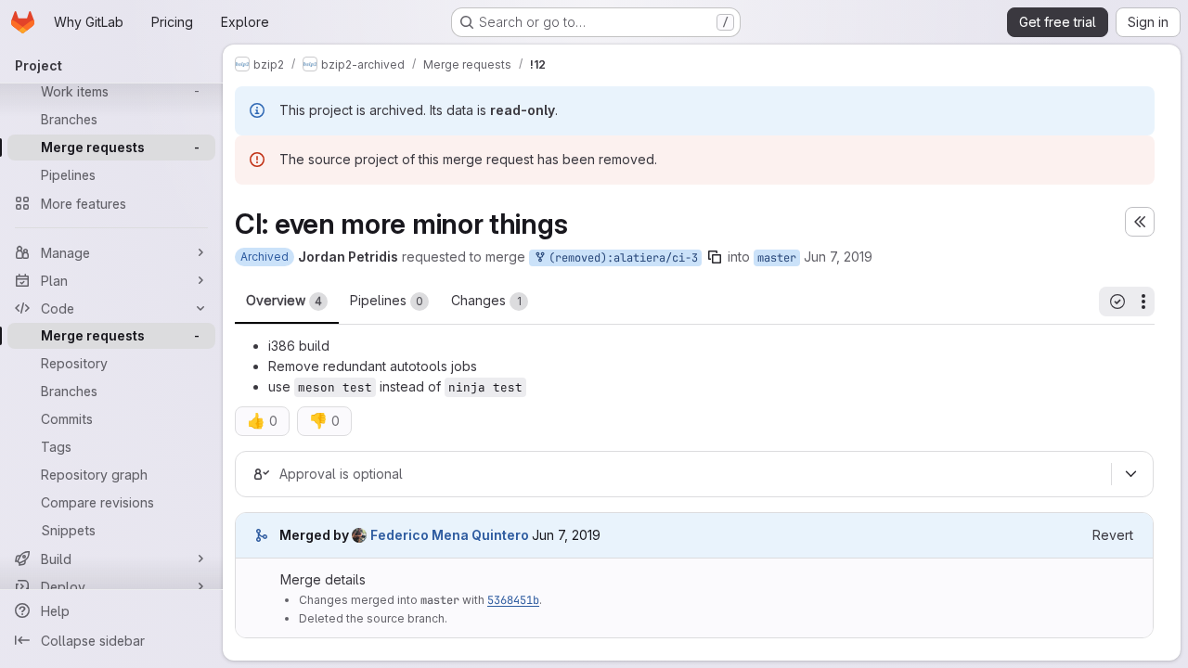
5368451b (513, 600)
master (776, 257)
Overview (284, 300)
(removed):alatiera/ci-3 (620, 257)
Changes (486, 300)
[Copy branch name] (715, 257)
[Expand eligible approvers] (1130, 474)
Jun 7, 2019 (838, 256)
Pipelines (386, 300)
